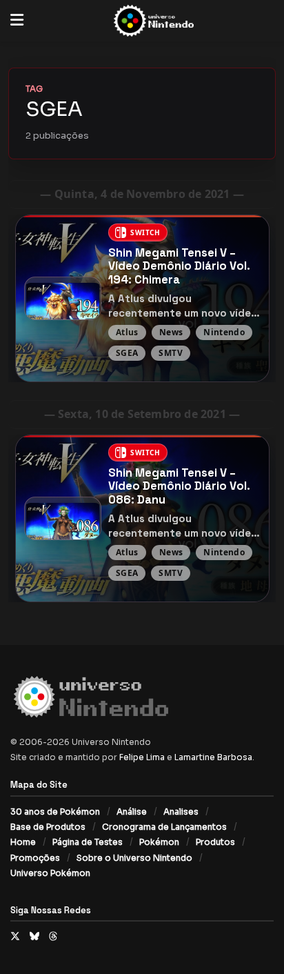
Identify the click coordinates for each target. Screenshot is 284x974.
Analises (181, 811)
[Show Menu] (16, 20)
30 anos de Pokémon (55, 811)
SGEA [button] (127, 353)
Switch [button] (145, 232)
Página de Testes (87, 842)
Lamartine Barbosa (213, 757)
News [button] (171, 332)
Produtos (215, 842)
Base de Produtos (47, 827)
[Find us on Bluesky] (34, 936)
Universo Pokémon (50, 873)
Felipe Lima (142, 757)
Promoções (35, 858)
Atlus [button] (127, 332)
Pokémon (159, 842)
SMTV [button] (170, 353)
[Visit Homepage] (152, 21)
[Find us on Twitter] (15, 936)
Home (23, 842)
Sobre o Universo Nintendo (134, 858)
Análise (131, 811)
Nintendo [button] (224, 332)
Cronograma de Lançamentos (164, 827)
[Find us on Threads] (53, 936)
